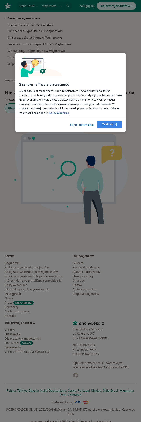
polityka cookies (59, 113)
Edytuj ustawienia (82, 125)
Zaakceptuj (109, 124)
